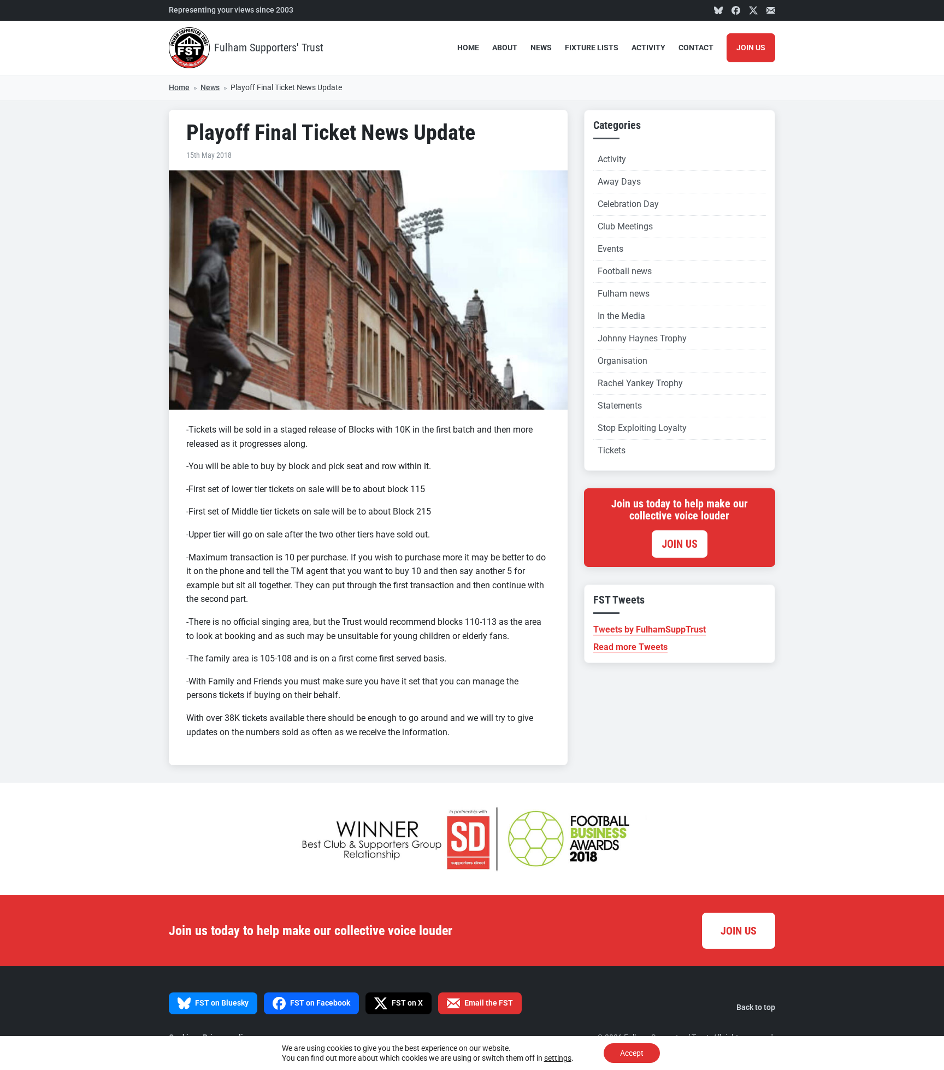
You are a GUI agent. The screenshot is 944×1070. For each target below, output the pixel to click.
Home (468, 47)
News (541, 47)
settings (557, 1058)
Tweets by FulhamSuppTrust (649, 629)
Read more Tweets (630, 647)
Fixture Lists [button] (591, 47)
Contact (695, 47)
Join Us (750, 47)
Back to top (755, 1007)
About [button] (504, 47)
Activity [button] (648, 47)
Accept (632, 1053)
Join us (680, 544)
